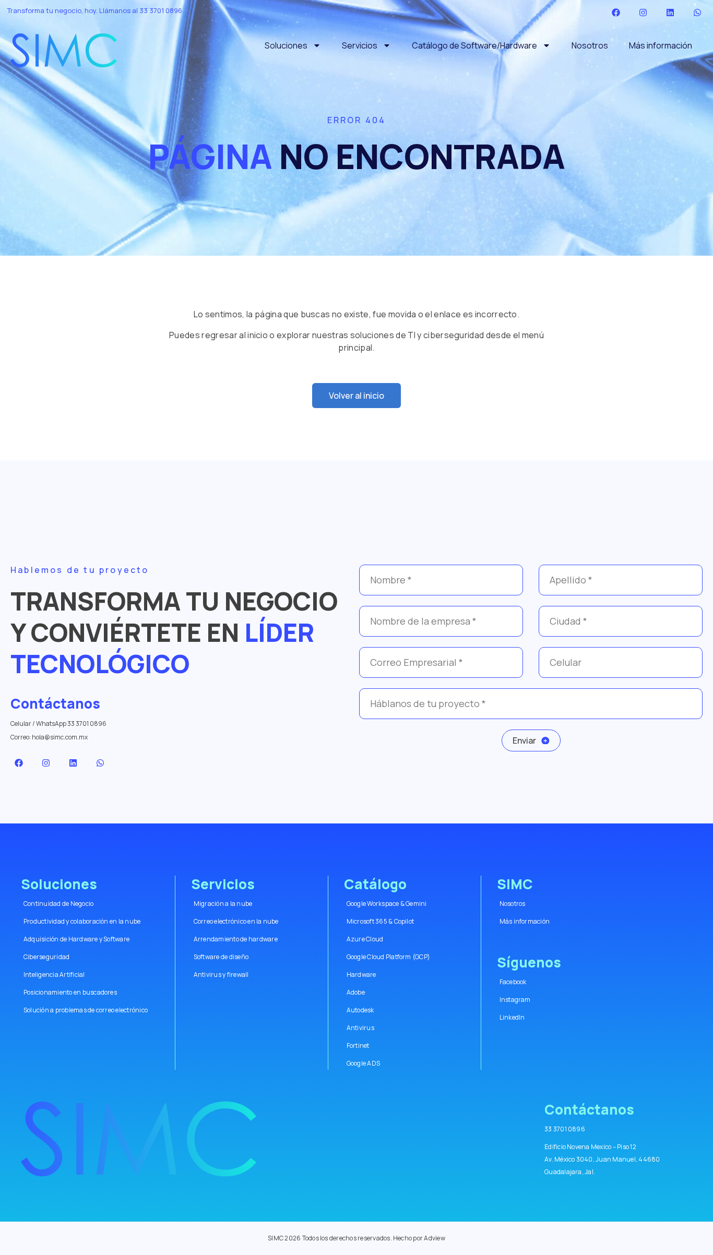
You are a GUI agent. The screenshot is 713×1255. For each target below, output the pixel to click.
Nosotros (590, 45)
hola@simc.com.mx (60, 737)
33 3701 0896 (160, 10)
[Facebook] (616, 12)
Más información (660, 45)
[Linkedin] (670, 12)
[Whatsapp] (697, 12)
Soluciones (286, 45)
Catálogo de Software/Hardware (474, 45)
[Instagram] (643, 12)
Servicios (359, 45)
